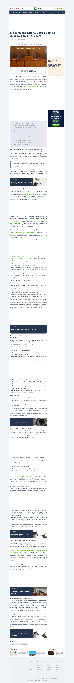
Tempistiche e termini (19, 131)
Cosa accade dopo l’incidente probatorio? (22, 142)
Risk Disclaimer (57, 665)
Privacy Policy (57, 669)
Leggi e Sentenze (19, 30)
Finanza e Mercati (49, 661)
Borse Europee (48, 665)
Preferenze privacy (58, 671)
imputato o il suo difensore (20, 263)
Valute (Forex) (48, 671)
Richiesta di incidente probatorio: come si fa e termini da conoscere (28, 129)
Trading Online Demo (41, 663)
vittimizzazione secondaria (28, 86)
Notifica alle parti (18, 138)
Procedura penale (24, 644)
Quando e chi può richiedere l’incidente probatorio (24, 127)
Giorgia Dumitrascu (14, 39)
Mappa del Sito (31, 663)
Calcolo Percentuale (40, 671)
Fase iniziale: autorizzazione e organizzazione (24, 136)
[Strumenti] (45, 12)
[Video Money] (47, 12)
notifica (24, 476)
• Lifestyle (62, 12)
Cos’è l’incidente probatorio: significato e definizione (24, 123)
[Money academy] (43, 12)
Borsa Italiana (48, 663)
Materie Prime (48, 669)
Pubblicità (30, 669)
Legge (13, 644)
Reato (17, 644)
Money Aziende (31, 667)
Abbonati (59, 8)
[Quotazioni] (41, 12)
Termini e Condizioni (58, 667)
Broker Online (39, 667)
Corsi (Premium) (40, 665)
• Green (58, 12)
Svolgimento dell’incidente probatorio (22, 140)
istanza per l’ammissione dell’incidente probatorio (22, 232)
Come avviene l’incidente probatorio (21, 134)
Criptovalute (39, 669)
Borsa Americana (49, 667)
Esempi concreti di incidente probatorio (22, 144)
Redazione (56, 663)
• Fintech (54, 12)
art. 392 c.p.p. (28, 194)
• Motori (51, 12)
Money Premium (31, 665)
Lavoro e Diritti (12, 30)
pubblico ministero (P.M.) (19, 256)
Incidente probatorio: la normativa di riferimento (24, 125)
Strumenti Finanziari (41, 661)
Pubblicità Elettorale (32, 671)
